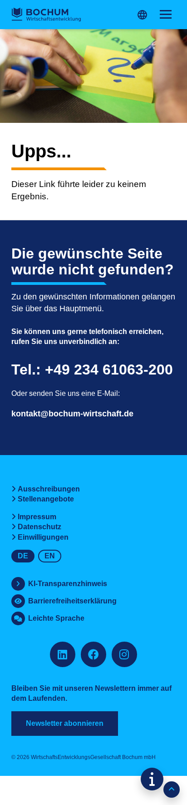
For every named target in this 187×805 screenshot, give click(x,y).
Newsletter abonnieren (64, 723)
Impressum (37, 517)
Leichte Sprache (56, 618)
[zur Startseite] (46, 14)
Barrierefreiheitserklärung (72, 601)
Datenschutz (39, 527)
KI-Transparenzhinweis (67, 583)
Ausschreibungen (49, 489)
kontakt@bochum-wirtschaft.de (72, 413)
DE (23, 556)
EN (49, 556)
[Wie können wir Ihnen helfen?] (152, 779)
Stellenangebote (46, 499)
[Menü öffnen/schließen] (166, 15)
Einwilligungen (43, 537)
